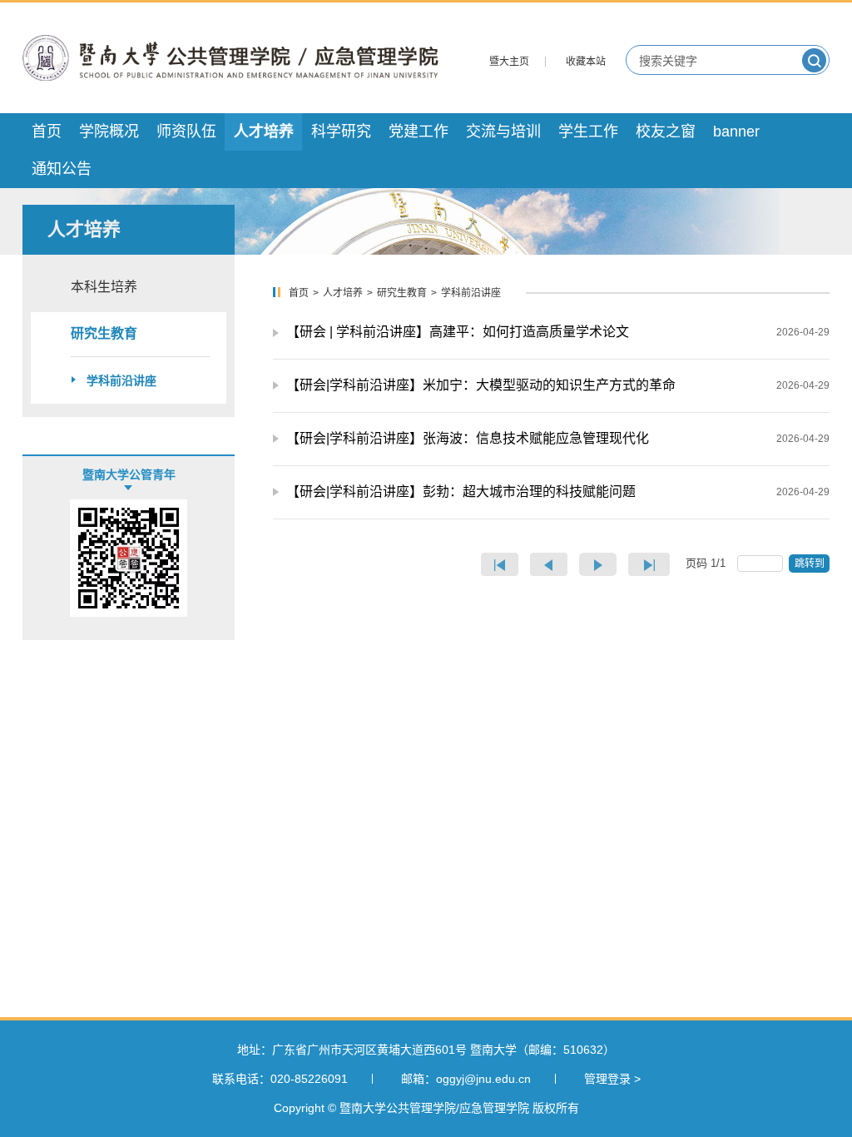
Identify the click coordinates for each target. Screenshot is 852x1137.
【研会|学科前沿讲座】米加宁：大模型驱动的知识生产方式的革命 (481, 385)
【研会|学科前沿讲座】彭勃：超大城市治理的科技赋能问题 (461, 491)
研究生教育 (104, 333)
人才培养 (343, 293)
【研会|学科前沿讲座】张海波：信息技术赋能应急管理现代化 (467, 438)
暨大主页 (509, 61)
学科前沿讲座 (121, 380)
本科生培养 (104, 287)
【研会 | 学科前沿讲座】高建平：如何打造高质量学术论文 (457, 332)
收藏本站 (586, 61)
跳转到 (811, 563)
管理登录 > (612, 1078)
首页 (299, 293)
